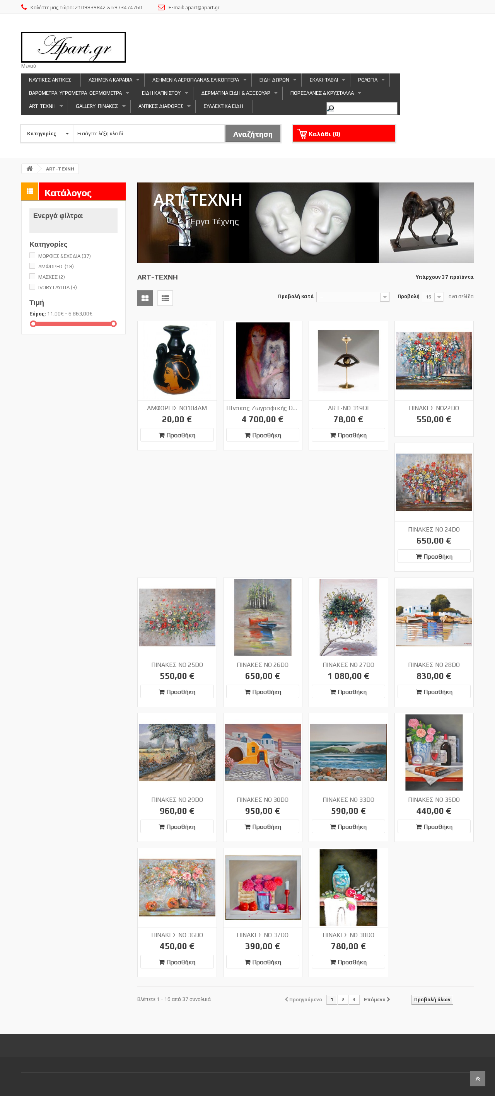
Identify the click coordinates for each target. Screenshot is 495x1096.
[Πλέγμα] (145, 298)
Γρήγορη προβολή (190, 329)
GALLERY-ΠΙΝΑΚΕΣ (93, 108)
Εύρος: (37, 314)
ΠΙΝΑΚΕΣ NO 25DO (177, 664)
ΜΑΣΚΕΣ (51, 277)
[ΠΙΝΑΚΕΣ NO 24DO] (434, 482)
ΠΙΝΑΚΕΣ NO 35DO (434, 799)
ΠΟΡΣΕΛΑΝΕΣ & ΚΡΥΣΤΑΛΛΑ (318, 95)
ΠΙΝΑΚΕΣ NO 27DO (348, 664)
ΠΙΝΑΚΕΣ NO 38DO (348, 935)
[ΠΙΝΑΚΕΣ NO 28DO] (434, 617)
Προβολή (409, 296)
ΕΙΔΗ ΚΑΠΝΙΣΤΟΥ (157, 95)
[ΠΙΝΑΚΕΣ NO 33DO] (348, 752)
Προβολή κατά (296, 296)
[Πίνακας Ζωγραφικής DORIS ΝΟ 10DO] (263, 360)
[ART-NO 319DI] (348, 360)
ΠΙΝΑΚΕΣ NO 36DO (177, 935)
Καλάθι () (325, 134)
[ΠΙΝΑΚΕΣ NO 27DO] (348, 617)
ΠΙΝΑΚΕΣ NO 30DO (262, 799)
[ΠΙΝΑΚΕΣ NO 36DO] (177, 887)
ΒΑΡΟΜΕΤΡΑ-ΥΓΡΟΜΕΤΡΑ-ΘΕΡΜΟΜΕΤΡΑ (71, 95)
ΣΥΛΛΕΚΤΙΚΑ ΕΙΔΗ (223, 106)
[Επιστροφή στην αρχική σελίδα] (29, 169)
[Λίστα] (165, 298)
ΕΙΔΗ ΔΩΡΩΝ (270, 82)
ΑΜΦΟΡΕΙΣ (56, 266)
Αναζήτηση (253, 134)
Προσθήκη (180, 435)
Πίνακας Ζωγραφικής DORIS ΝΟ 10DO (263, 408)
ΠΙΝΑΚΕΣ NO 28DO (434, 664)
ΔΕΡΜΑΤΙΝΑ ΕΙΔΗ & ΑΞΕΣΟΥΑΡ (231, 95)
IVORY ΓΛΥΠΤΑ (57, 287)
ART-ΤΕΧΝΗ (38, 108)
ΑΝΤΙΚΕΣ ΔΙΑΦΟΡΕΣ (157, 108)
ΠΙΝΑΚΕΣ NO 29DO (177, 799)
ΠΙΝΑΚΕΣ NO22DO (434, 408)
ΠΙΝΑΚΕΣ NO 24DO (434, 529)
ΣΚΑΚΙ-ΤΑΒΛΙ (320, 82)
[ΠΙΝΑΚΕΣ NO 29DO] (177, 752)
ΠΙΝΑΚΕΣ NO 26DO (262, 664)
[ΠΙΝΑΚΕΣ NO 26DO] (263, 617)
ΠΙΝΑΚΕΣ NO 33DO (348, 799)
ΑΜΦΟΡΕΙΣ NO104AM (177, 408)
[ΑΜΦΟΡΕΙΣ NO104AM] (177, 360)
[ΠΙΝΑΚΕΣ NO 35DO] (434, 752)
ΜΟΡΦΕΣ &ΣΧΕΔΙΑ (64, 256)
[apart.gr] (73, 47)
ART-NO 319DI (348, 408)
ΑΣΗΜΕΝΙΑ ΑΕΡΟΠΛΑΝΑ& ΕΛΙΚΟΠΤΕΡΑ (192, 82)
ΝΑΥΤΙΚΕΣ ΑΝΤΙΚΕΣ (50, 80)
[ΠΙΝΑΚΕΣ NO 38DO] (348, 887)
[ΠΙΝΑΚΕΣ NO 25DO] (177, 617)
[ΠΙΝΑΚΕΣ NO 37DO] (263, 887)
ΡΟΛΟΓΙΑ (363, 82)
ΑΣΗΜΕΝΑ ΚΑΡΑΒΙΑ (106, 82)
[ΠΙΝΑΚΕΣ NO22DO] (434, 360)
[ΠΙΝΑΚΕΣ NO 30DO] (263, 752)
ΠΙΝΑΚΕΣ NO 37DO (262, 935)
